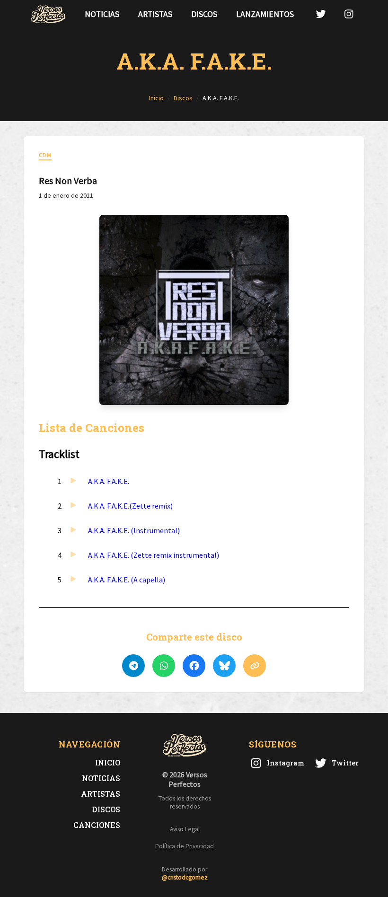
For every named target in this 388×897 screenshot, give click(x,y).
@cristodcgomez (185, 877)
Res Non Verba (68, 180)
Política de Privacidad (184, 846)
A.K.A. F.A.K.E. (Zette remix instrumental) (153, 555)
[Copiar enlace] (254, 665)
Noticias (102, 14)
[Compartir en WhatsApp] (163, 665)
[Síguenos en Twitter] (321, 14)
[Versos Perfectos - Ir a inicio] (48, 14)
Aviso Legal (185, 829)
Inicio (107, 762)
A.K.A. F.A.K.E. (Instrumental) (134, 530)
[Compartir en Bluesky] (224, 665)
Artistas (155, 14)
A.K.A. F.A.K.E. (108, 481)
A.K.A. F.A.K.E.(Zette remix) (130, 505)
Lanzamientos (265, 14)
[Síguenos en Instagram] (349, 14)
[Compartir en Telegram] (133, 665)
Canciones (96, 825)
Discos (204, 14)
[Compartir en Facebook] (194, 665)
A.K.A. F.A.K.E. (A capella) (126, 579)
